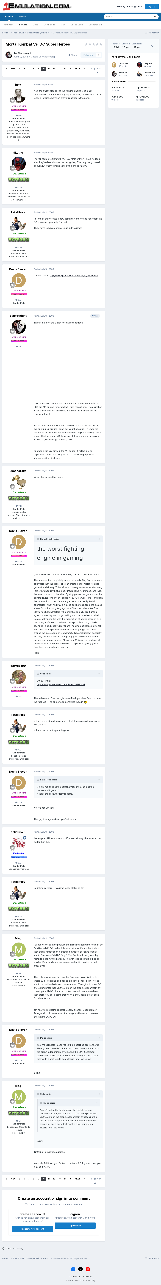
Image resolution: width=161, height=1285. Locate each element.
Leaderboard (95, 24)
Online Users (77, 24)
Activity (22, 16)
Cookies (87, 1276)
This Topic (142, 16)
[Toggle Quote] (38, 539)
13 (59, 68)
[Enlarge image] (85, 702)
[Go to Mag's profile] (19, 950)
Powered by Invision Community (80, 1280)
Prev (13, 68)
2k (19, 973)
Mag (18, 938)
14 (65, 68)
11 (49, 68)
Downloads (49, 24)
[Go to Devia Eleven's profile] (19, 280)
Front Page (8, 24)
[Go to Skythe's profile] (19, 164)
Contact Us (74, 1276)
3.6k (19, 300)
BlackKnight (24, 53)
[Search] (155, 16)
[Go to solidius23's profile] (19, 843)
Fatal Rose (18, 212)
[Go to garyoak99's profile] (19, 677)
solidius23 (18, 832)
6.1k (20, 115)
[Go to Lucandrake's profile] (19, 482)
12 (54, 68)
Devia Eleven (18, 269)
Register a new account (32, 1229)
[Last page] (84, 69)
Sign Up (151, 6)
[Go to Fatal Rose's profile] (19, 223)
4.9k (19, 247)
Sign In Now (75, 1225)
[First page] (6, 69)
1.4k (20, 696)
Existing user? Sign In (129, 6)
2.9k (19, 862)
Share (73, 55)
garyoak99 (18, 665)
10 (43, 68)
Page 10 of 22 (96, 70)
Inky (18, 84)
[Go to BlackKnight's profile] (9, 55)
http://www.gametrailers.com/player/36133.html (74, 275)
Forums (23, 24)
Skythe (18, 152)
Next (77, 68)
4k (19, 346)
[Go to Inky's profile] (19, 96)
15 (70, 68)
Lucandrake (18, 471)
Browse (9, 16)
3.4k (19, 187)
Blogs (35, 24)
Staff (63, 24)
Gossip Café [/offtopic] (43, 56)
